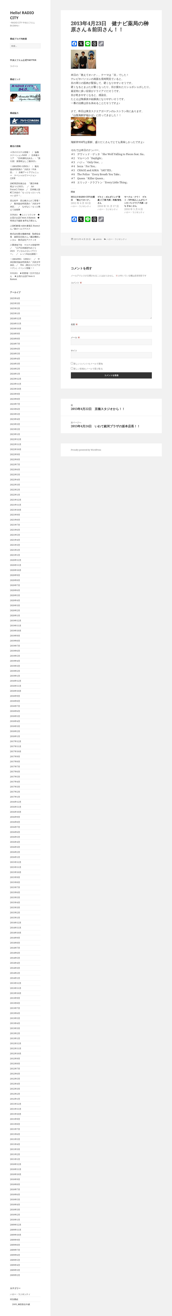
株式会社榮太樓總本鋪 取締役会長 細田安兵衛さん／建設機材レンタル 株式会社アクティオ (25, 236)
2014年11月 (15, 927)
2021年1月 (15, 555)
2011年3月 (15, 1149)
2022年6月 (15, 469)
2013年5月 (15, 1018)
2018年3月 (15, 726)
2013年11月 (15, 988)
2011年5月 (15, 1139)
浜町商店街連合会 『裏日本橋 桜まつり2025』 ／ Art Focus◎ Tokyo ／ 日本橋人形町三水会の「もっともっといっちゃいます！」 (25, 189)
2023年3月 (15, 424)
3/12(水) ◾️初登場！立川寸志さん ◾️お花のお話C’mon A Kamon (25, 276)
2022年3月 (15, 484)
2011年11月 (15, 1109)
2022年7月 (15, 464)
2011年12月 (15, 1103)
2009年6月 (15, 1255)
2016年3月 (15, 847)
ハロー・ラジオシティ (20, 1294)
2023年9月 (15, 393)
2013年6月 (15, 1013)
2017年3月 (15, 786)
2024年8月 (15, 338)
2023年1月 (15, 434)
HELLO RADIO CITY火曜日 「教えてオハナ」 (83, 198)
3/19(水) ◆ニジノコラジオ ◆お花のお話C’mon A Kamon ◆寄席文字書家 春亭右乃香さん (25, 217)
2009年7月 (15, 1249)
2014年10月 (15, 932)
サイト (74, 350)
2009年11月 (15, 1229)
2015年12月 (15, 862)
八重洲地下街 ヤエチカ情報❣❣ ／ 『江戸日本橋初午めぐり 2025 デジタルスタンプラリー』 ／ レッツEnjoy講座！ (26, 249)
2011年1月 (15, 1159)
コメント (76, 282)
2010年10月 (15, 1174)
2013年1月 (15, 1038)
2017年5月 (15, 776)
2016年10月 (15, 811)
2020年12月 (15, 560)
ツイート (14, 66)
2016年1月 (15, 857)
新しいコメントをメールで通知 (88, 363)
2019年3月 (15, 665)
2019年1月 (15, 675)
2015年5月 (15, 897)
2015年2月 (15, 912)
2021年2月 (15, 550)
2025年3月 (15, 303)
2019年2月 (15, 671)
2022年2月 (15, 489)
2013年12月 (15, 983)
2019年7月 (15, 645)
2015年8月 (15, 882)
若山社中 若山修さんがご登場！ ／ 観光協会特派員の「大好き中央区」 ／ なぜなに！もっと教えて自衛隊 (26, 205)
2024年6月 (15, 348)
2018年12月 (15, 680)
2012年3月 (15, 1088)
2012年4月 (15, 1083)
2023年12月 (15, 378)
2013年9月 (15, 998)
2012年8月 (15, 1063)
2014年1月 (15, 978)
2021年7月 (15, 524)
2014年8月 (15, 942)
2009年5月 (15, 1260)
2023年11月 (15, 383)
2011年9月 (15, 1119)
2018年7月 (15, 706)
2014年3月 (15, 968)
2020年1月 (15, 615)
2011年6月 (15, 1134)
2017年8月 (15, 761)
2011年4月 (15, 1144)
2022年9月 (15, 454)
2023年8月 (15, 399)
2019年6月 (15, 650)
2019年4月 (15, 660)
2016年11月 (15, 806)
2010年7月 (15, 1189)
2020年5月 (15, 595)
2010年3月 (15, 1209)
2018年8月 (15, 701)
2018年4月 (15, 721)
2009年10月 (15, 1234)
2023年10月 (15, 388)
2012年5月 (15, 1078)
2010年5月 (15, 1199)
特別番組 (14, 1299)
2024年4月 (15, 358)
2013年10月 (15, 993)
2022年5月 (15, 474)
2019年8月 (15, 640)
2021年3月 (15, 545)
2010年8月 (15, 1184)
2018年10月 (15, 691)
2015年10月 (15, 872)
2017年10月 (15, 751)
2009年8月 (15, 1244)
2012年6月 (15, 1073)
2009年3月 (15, 1270)
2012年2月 (15, 1093)
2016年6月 (15, 832)
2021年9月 (15, 514)
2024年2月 (15, 368)
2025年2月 (15, 308)
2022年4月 (15, 479)
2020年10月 (15, 570)
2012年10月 (15, 1053)
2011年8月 (15, 1124)
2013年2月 (15, 1033)
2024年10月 (15, 328)
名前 (74, 324)
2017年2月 (15, 791)
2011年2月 (15, 1154)
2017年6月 (15, 771)
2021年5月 (15, 534)
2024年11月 (15, 323)
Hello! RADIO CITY (22, 15)
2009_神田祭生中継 (21, 1304)
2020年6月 (15, 590)
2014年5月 (15, 957)
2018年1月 (15, 736)
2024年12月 (15, 318)
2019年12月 (15, 620)
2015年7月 (15, 887)
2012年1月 (15, 1098)
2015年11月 (15, 867)
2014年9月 (15, 937)
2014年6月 (15, 952)
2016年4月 (15, 842)
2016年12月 (15, 801)
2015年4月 (15, 902)
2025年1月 (15, 313)
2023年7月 (15, 404)
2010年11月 (15, 1169)
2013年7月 (15, 1008)
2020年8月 (15, 580)
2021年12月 (15, 499)
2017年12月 (15, 741)
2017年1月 (15, 796)
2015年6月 (15, 892)
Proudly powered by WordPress (86, 449)
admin (99, 239)
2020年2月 (15, 610)
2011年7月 (15, 1129)
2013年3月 (15, 1028)
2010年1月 (15, 1219)
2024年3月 (15, 363)
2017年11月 (15, 746)
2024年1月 (15, 373)
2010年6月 (15, 1194)
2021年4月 (15, 539)
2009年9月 (15, 1239)
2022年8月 (15, 459)
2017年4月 (15, 781)
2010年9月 (15, 1179)
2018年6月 (15, 711)
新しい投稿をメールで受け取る (88, 368)
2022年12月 (15, 439)
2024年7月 (15, 343)
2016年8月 (15, 822)
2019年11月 (15, 625)
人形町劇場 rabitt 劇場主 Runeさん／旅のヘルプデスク (25, 227)
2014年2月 (15, 973)
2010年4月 (15, 1204)
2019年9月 (15, 635)
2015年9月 (15, 877)
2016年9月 (15, 817)
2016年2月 (15, 852)
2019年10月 (15, 630)
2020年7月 (15, 585)
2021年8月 (15, 519)
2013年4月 (15, 1023)
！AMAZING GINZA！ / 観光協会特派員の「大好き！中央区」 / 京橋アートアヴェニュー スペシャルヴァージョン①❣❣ (24, 172)
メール (75, 337)
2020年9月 (15, 575)
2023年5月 (15, 414)
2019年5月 (15, 655)
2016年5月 (15, 836)
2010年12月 (15, 1164)
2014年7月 (15, 947)
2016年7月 (15, 827)
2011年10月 (15, 1114)
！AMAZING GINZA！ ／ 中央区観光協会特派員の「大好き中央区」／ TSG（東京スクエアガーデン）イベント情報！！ (25, 263)
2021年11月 (15, 504)
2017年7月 (15, 766)
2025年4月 (15, 298)
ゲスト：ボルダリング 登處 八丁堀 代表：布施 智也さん (109, 199)
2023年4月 (15, 419)
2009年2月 (15, 1275)
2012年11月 (15, 1048)
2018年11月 (15, 685)
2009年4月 (15, 1265)
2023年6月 (15, 409)
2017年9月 (15, 756)
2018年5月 (15, 716)
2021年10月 (15, 509)
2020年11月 (15, 565)
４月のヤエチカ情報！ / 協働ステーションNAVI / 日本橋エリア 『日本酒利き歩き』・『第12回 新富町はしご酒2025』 (25, 157)
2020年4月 (15, 600)
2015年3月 (15, 907)
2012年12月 (15, 1043)
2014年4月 (15, 963)
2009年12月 (15, 1224)
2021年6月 (15, 529)
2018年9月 (15, 696)
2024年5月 (15, 353)
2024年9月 (15, 333)
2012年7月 (15, 1068)
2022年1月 (15, 494)
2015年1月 (15, 917)
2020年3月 (15, 605)
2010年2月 (15, 1214)
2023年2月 (15, 429)
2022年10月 (15, 449)
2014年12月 (15, 922)
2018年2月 (15, 731)
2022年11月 (15, 444)
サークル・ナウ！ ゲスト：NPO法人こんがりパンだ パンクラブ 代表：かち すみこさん (135, 201)
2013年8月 (15, 1003)
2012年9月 (15, 1058)
